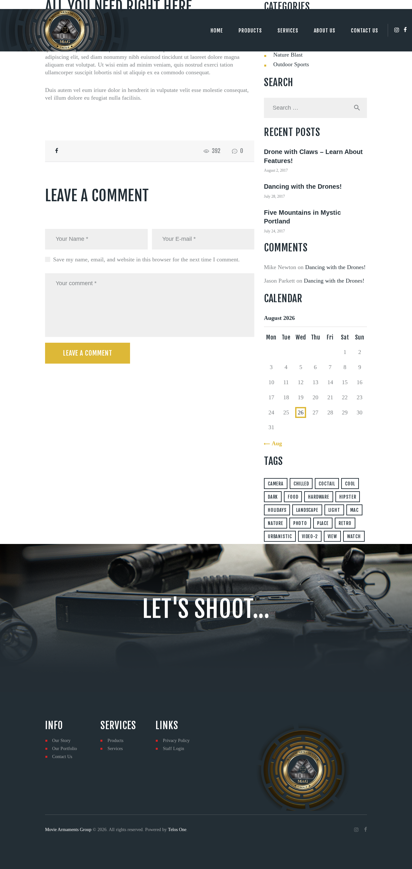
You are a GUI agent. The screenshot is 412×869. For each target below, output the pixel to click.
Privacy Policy (176, 740)
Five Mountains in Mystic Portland (302, 217)
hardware (318, 497)
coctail (327, 483)
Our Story (61, 740)
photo (300, 523)
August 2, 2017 (276, 170)
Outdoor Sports (291, 64)
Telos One (177, 829)
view (332, 536)
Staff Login (173, 748)
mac (354, 510)
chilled (301, 483)
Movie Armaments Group (68, 829)
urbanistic (280, 536)
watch (354, 536)
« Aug (274, 443)
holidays (277, 510)
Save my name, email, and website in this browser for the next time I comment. (146, 259)
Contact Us (62, 756)
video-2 (310, 536)
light (334, 510)
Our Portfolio (64, 748)
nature (275, 523)
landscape (307, 510)
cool (350, 483)
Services (115, 748)
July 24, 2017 (274, 231)
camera (276, 483)
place (323, 523)
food (293, 497)
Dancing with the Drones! (303, 186)
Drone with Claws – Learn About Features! (313, 156)
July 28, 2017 (274, 196)
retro (345, 523)
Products (115, 740)
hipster (347, 497)
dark (273, 497)
